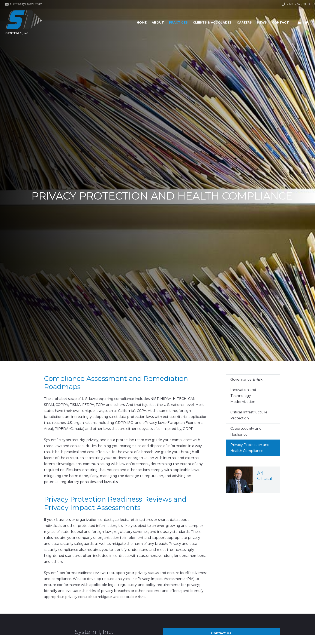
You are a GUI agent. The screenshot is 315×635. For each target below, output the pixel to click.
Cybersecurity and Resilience (246, 431)
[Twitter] (306, 22)
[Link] (23, 22)
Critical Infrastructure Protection (248, 415)
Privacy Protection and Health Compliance (250, 448)
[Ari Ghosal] (253, 480)
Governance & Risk (246, 379)
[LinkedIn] (299, 22)
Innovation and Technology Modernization (243, 396)
